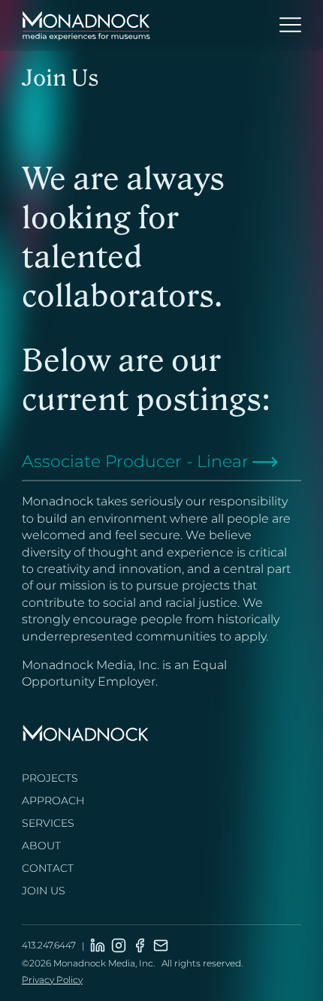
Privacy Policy (52, 979)
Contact (48, 868)
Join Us (43, 890)
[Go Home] (86, 26)
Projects (50, 778)
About (41, 845)
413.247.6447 (49, 945)
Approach (53, 800)
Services (48, 823)
